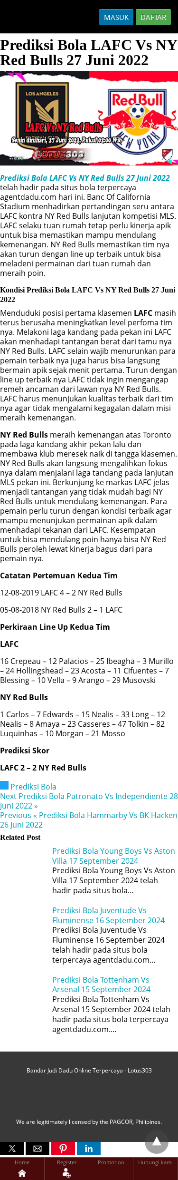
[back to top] (157, 1142)
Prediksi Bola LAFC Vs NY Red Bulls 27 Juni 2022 (85, 178)
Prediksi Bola (33, 786)
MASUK (116, 17)
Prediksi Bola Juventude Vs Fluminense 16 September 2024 (108, 915)
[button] (12, 1148)
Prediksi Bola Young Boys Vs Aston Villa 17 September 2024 (113, 856)
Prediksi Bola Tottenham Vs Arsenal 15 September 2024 (101, 985)
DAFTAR (153, 17)
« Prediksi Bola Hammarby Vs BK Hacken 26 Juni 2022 (89, 820)
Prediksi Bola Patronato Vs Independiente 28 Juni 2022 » (89, 801)
